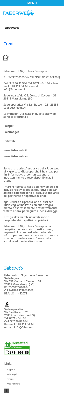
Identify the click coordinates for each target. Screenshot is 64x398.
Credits (10, 379)
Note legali (12, 374)
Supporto (11, 369)
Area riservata (13, 383)
